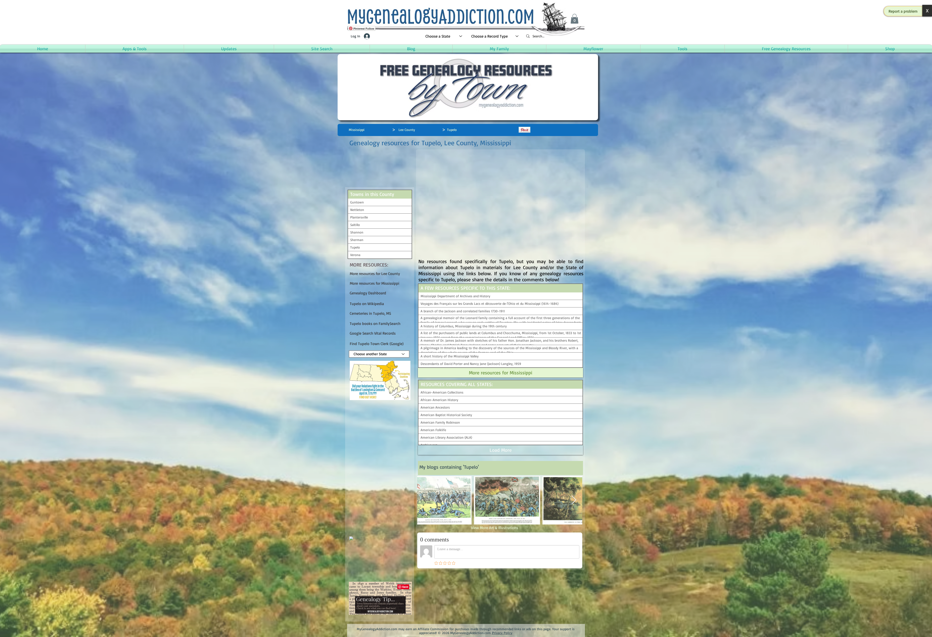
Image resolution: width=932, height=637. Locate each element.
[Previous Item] (425, 500)
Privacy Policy (502, 633)
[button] (903, 11)
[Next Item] (574, 500)
